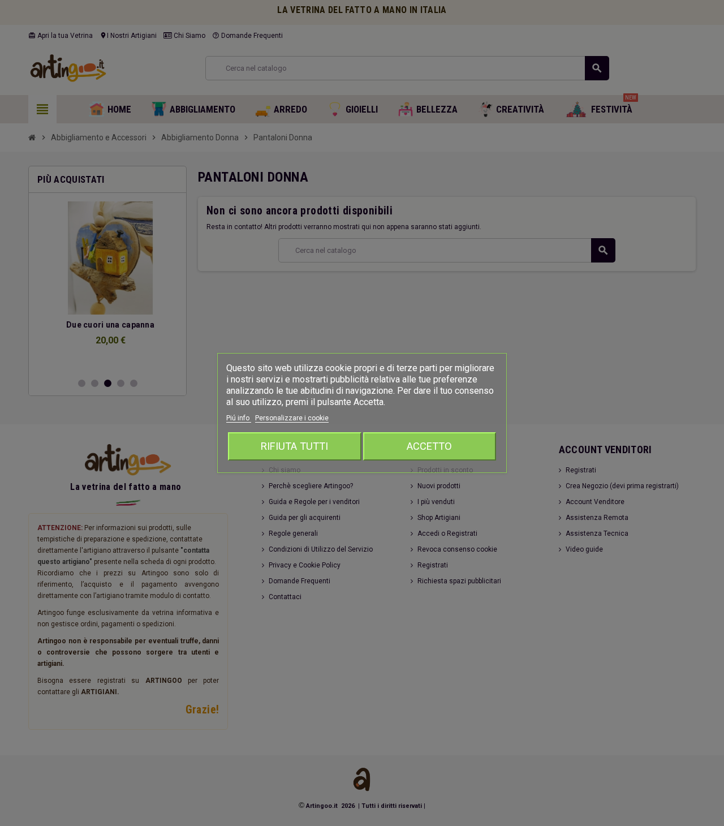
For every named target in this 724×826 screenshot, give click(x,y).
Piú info (238, 418)
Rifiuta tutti (294, 446)
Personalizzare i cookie (292, 418)
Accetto (429, 446)
